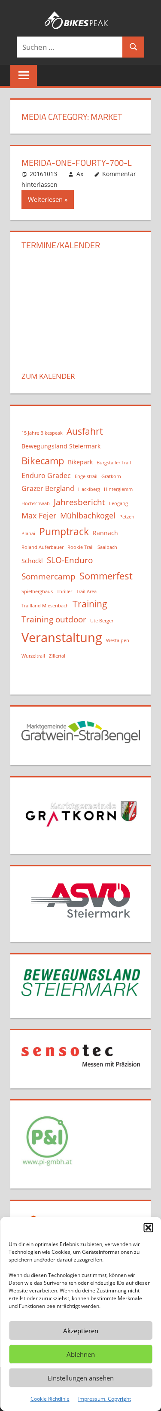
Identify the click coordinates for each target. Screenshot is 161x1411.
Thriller (64, 591)
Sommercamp (48, 576)
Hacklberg (89, 489)
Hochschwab (35, 503)
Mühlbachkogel (87, 515)
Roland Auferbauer (42, 547)
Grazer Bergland (47, 488)
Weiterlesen (45, 199)
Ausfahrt (85, 431)
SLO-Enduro (70, 560)
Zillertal (57, 656)
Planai (28, 533)
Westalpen (117, 640)
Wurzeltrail (33, 656)
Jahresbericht (79, 502)
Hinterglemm (118, 489)
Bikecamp (42, 460)
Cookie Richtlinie (50, 1398)
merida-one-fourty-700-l (76, 162)
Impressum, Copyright (104, 1398)
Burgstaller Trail (114, 463)
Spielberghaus (37, 591)
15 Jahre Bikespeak (42, 433)
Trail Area (86, 591)
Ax (79, 174)
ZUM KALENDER (48, 376)
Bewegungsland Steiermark (60, 446)
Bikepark (80, 462)
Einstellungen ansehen (81, 1378)
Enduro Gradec (46, 475)
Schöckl (32, 561)
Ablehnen (81, 1354)
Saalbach (107, 547)
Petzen (126, 517)
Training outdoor (53, 619)
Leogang (118, 503)
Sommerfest (106, 575)
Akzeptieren (80, 1330)
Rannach (105, 533)
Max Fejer (38, 515)
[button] (148, 1227)
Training (90, 604)
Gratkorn (111, 476)
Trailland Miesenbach (45, 606)
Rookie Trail (80, 547)
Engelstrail (86, 476)
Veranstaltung (61, 637)
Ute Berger (101, 621)
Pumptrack (64, 531)
